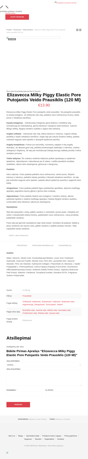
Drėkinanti (27, 302)
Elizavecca (59, 419)
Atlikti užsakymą (17, 17)
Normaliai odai (64, 310)
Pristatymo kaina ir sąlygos (51, 436)
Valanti (60, 304)
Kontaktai (60, 439)
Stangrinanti (39, 304)
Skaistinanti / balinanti (51, 302)
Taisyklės (38, 439)
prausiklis (67, 419)
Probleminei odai (30, 313)
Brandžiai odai (29, 310)
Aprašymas (22, 245)
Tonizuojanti (51, 304)
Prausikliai (27, 296)
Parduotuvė (17, 30)
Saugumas (28, 439)
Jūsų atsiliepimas (13, 369)
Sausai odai (54, 313)
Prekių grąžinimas (70, 436)
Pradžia (9, 30)
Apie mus (11, 436)
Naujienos (32, 419)
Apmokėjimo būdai (32, 436)
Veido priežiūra (28, 30)
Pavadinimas (11, 390)
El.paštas (50, 390)
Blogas (20, 436)
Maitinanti (36, 302)
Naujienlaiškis (49, 439)
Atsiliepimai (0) (64, 245)
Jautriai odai (41, 310)
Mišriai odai (52, 310)
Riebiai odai (43, 313)
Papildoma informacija (42, 245)
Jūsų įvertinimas (13, 361)
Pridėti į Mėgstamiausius (18, 235)
